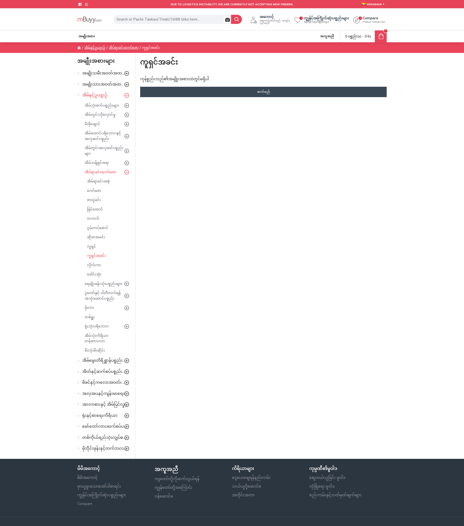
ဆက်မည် (263, 92)
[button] (227, 20)
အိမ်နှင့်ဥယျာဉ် (94, 47)
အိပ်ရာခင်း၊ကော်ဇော (123, 47)
